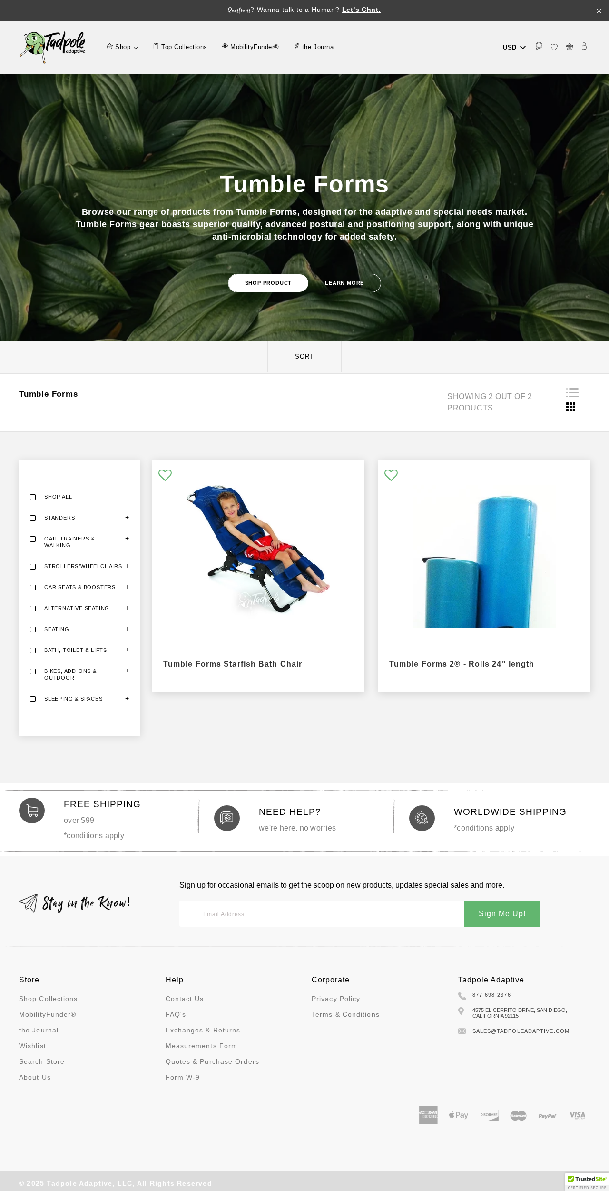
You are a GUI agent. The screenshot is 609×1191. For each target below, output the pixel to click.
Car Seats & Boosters (80, 587)
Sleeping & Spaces (73, 698)
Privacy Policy (336, 998)
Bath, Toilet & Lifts (75, 650)
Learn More (344, 283)
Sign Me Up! (502, 914)
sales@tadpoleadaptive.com (521, 1031)
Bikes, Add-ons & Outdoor (70, 674)
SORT (304, 356)
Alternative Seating (76, 608)
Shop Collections (48, 998)
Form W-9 (183, 1077)
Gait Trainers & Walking (69, 542)
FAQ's (176, 1014)
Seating (56, 629)
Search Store (42, 1061)
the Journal (39, 1030)
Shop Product (268, 283)
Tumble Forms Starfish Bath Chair (232, 664)
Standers (59, 517)
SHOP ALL (58, 497)
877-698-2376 (491, 995)
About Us (35, 1077)
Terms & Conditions (346, 1014)
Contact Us (185, 998)
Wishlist (32, 1046)
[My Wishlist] (554, 47)
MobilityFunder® (48, 1014)
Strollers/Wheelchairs (83, 566)
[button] (165, 476)
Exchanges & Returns (203, 1030)
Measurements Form (202, 1046)
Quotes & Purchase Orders (212, 1061)
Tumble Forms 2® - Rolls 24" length (461, 664)
